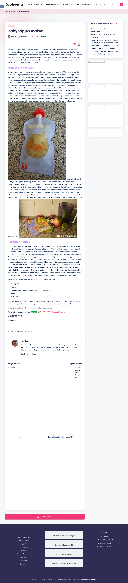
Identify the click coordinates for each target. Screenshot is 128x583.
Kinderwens (23, 547)
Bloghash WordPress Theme (84, 579)
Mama (23, 551)
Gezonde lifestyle (23, 537)
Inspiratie (23, 544)
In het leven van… (23, 541)
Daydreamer (14, 4)
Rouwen (24, 561)
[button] (28, 354)
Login (105, 536)
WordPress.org (105, 547)
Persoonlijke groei (23, 554)
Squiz (43, 88)
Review (11, 26)
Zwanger (23, 564)
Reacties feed (105, 543)
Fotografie (24, 534)
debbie (25, 341)
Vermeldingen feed (105, 540)
